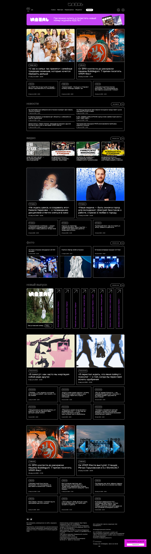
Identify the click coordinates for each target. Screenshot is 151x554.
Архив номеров (47, 326)
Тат (28, 11)
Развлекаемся (69, 9)
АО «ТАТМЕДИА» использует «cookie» (104, 532)
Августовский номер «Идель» (35, 325)
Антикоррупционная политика (102, 529)
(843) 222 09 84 (113, 544)
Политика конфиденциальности (102, 537)
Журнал (89, 9)
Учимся (53, 9)
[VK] (28, 519)
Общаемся (78, 9)
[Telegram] (31, 519)
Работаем (60, 9)
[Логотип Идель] (75, 4)
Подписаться (135, 544)
